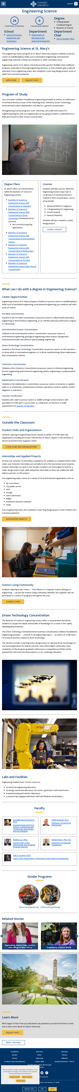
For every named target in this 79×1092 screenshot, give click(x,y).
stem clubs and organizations (21, 447)
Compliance (15, 1052)
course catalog (54, 229)
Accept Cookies (15, 1077)
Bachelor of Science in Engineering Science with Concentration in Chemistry (19, 203)
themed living (13, 601)
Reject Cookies (27, 1077)
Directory (39, 1052)
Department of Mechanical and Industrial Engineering (41, 38)
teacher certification (25, 406)
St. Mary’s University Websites (14, 1061)
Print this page (13, 1042)
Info (29, 1089)
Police (39, 1055)
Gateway (64, 1052)
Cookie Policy (21, 1081)
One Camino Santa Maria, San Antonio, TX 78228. (44, 1082)
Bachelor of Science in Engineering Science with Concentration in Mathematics (21, 248)
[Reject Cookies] (37, 1067)
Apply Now (11, 80)
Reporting (39, 1058)
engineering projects (16, 519)
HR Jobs (14, 1055)
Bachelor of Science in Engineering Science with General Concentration (22, 266)
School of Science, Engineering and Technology (14, 38)
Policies (64, 1055)
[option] (55, 936)
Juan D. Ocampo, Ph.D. (65, 38)
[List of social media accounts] (39, 1072)
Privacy (14, 1058)
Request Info (31, 80)
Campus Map (39, 1061)
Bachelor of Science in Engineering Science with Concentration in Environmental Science (21, 237)
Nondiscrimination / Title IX (64, 1061)
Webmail (64, 1058)
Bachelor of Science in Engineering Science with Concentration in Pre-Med (19, 257)
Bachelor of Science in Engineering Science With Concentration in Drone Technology (18, 214)
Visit (42, 1089)
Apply (52, 1089)
